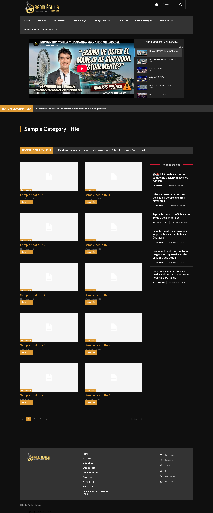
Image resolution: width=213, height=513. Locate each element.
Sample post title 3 (97, 245)
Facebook (169, 455)
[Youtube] (161, 481)
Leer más (26, 202)
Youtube (169, 482)
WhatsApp (170, 476)
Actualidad (159, 282)
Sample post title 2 (32, 245)
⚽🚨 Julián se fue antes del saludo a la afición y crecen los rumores (170, 177)
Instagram (169, 460)
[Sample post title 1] (113, 176)
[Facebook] (161, 455)
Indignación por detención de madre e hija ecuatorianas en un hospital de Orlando (171, 274)
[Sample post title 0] (49, 176)
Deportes (157, 185)
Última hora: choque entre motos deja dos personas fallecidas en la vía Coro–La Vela (101, 150)
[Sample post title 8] (49, 377)
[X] (161, 471)
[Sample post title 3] (113, 227)
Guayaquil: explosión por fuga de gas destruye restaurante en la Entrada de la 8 (170, 254)
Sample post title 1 (97, 195)
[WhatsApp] (161, 476)
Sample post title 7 (97, 345)
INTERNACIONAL (160, 222)
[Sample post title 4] (49, 277)
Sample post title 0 (32, 195)
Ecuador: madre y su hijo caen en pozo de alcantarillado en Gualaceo (170, 234)
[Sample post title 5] (113, 277)
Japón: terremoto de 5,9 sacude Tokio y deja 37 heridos (171, 216)
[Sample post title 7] (113, 327)
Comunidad (158, 205)
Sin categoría (26, 190)
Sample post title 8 (32, 395)
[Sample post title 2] (49, 227)
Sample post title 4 (32, 295)
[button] (180, 4)
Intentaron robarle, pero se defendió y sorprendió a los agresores (71, 108)
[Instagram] (161, 460)
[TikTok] (161, 465)
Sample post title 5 (97, 295)
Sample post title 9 (97, 395)
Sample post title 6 (32, 345)
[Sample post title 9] (113, 377)
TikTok (168, 465)
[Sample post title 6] (49, 327)
